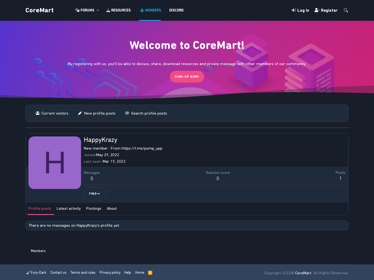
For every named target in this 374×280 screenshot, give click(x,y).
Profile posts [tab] (39, 208)
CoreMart (39, 10)
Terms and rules (83, 272)
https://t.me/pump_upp (142, 148)
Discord (176, 10)
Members (153, 10)
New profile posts (100, 113)
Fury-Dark (38, 272)
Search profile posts (149, 113)
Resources (121, 10)
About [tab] (112, 208)
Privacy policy (110, 272)
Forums (87, 10)
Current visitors (55, 113)
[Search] (345, 11)
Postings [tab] (93, 208)
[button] (98, 10)
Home (139, 272)
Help (127, 272)
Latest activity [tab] (69, 208)
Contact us (58, 272)
